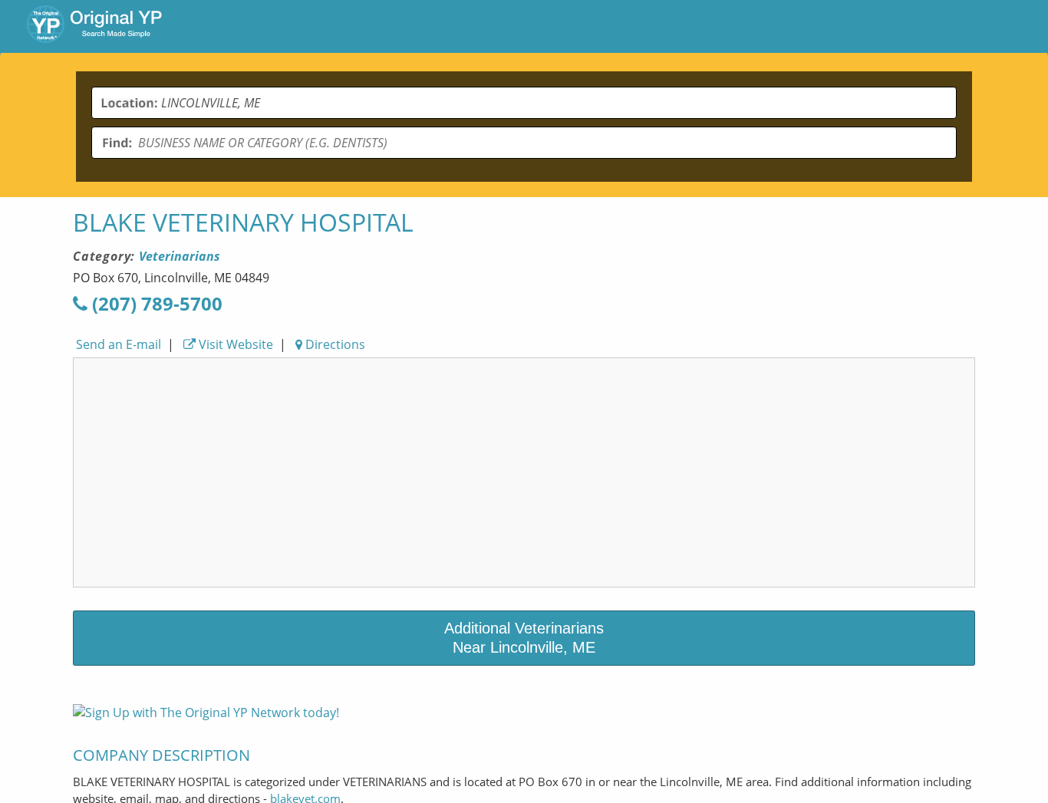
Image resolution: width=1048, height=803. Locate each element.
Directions (333, 344)
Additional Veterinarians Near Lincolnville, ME (524, 638)
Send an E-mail (117, 344)
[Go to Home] (94, 26)
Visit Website (234, 344)
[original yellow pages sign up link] (206, 712)
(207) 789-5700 (154, 303)
